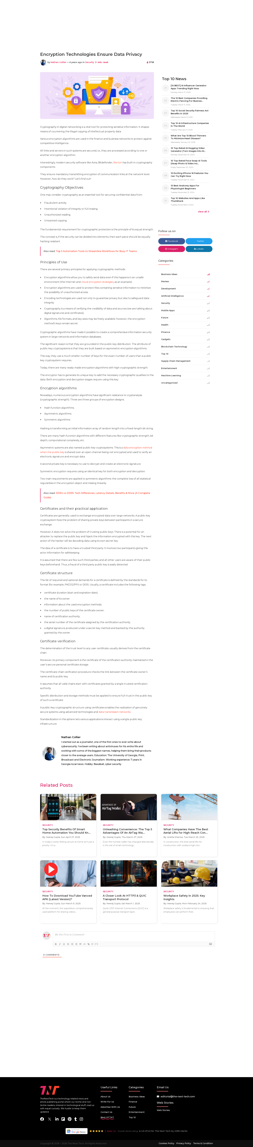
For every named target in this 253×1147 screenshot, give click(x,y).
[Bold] (56, 944)
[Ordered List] (72, 944)
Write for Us (107, 1101)
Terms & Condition (203, 1143)
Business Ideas (137, 1096)
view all (202, 211)
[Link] (89, 944)
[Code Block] (84, 944)
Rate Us (111, 1131)
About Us (105, 1096)
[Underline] (64, 944)
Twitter (200, 241)
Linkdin (200, 249)
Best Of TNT (107, 1117)
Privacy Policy (183, 1143)
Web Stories (163, 1110)
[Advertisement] (126, 36)
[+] (96, 944)
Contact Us (106, 1112)
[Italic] (60, 944)
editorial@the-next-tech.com (178, 1096)
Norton (118, 162)
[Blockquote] (80, 944)
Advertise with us (110, 1107)
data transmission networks (114, 712)
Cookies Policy (166, 1143)
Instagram (172, 249)
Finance (133, 1101)
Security (89, 62)
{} (92, 944)
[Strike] (68, 944)
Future (132, 1107)
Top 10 (132, 1117)
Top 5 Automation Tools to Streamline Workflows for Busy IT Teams (96, 251)
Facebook (172, 241)
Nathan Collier (58, 62)
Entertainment (137, 1112)
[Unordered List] (76, 944)
